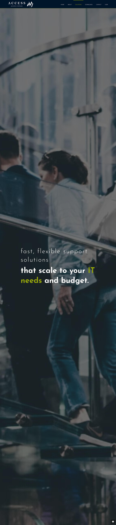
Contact (98, 4)
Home (62, 4)
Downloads (89, 4)
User (106, 4)
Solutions (78, 4)
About (70, 4)
